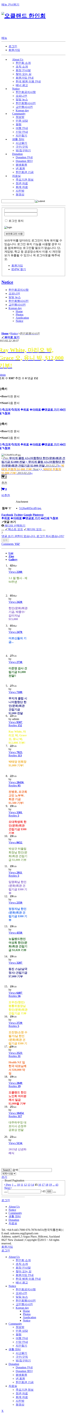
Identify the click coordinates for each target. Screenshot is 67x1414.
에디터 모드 (33, 529)
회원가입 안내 (25, 77)
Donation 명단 (24, 161)
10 (18, 1184)
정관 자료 (22, 183)
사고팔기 (21, 142)
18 (46, 1184)
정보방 (20, 116)
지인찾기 (21, 135)
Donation (14, 1364)
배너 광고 (22, 85)
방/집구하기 (23, 150)
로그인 (13, 46)
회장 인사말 (23, 70)
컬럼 (18, 124)
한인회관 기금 (25, 172)
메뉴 (4, 37)
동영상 (20, 194)
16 (39, 1184)
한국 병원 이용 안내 (28, 81)
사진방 (20, 190)
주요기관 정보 (25, 179)
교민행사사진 (24, 106)
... (15, 1184)
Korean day (22, 110)
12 (25, 1184)
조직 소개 (22, 66)
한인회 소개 (23, 62)
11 (22, 1184)
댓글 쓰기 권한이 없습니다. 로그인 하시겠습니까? (32, 536)
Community (15, 1323)
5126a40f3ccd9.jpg (30, 508)
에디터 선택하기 (14, 525)
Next (7, 1187)
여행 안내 (22, 128)
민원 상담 (22, 120)
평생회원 (21, 164)
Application (22, 317)
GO (49, 1191)
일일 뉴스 (22, 99)
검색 (15, 1169)
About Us (14, 1256)
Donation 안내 (24, 157)
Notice (7, 282)
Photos (19, 314)
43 (56, 1184)
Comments (10, 543)
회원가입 (14, 49)
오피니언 (21, 95)
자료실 (13, 1385)
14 (32, 1184)
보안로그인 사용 (14, 233)
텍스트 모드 (14, 529)
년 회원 (20, 168)
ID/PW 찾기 (18, 269)
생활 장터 (15, 1349)
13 (29, 1184)
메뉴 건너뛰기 (10, 4)
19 (50, 1184)
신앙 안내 (22, 131)
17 (43, 1184)
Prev (8, 1184)
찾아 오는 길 (23, 74)
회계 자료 (22, 187)
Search (6, 1170)
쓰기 (4, 1176)
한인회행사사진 (26, 103)
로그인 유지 (16, 220)
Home (19, 311)
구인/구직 (22, 146)
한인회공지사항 (26, 92)
